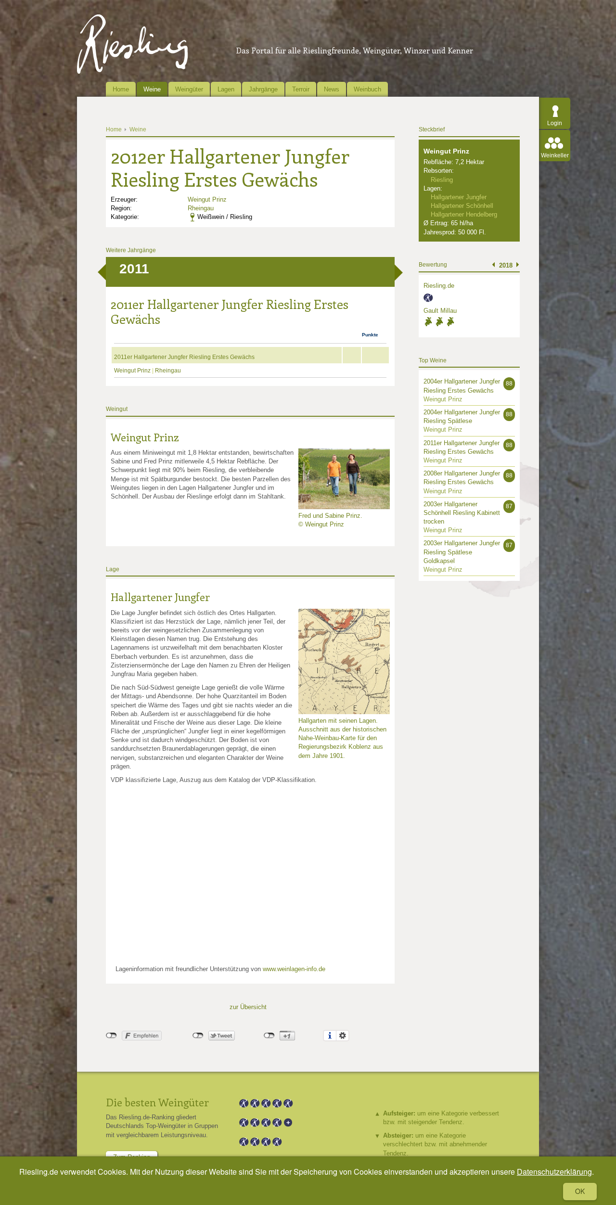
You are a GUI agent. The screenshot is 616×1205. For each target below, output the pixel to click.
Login (554, 123)
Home (121, 89)
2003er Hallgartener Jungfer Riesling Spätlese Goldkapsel (462, 551)
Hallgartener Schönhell (462, 205)
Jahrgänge (263, 89)
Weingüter (189, 89)
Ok (580, 1191)
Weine (152, 89)
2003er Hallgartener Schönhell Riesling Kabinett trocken (462, 512)
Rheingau (201, 208)
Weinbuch (367, 89)
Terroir (300, 89)
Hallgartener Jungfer (160, 597)
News (331, 89)
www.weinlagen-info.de (294, 969)
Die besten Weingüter (157, 1102)
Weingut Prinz (207, 199)
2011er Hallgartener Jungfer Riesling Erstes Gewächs (184, 357)
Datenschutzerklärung (554, 1171)
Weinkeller (555, 155)
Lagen (226, 89)
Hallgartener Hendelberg (464, 214)
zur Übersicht (248, 1007)
